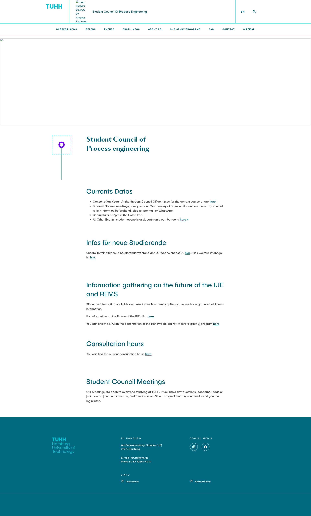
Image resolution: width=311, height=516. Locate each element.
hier (187, 253)
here (213, 201)
